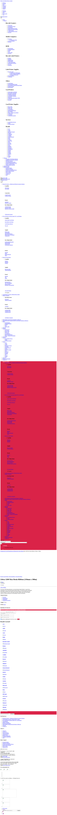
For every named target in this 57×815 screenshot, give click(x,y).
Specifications (5, 598)
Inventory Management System (11, 163)
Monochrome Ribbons (12, 110)
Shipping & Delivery (9, 169)
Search (4, 809)
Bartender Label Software (9, 285)
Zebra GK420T (7, 284)
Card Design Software (12, 95)
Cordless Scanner (10, 374)
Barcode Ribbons (11, 75)
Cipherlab (9, 134)
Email (1, 617)
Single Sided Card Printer (12, 92)
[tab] (30, 597)
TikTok (4, 8)
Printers (9, 50)
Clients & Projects (6, 733)
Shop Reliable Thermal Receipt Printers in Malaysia (12, 319)
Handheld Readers (11, 49)
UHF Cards (10, 108)
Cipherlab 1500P (8, 207)
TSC (6, 277)
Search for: (2, 540)
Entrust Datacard (11, 136)
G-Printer (9, 139)
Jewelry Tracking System (10, 164)
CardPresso (10, 133)
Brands (4, 341)
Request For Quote (4, 595)
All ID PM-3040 (8, 206)
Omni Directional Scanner (12, 28)
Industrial (9, 59)
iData (9, 141)
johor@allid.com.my (6, 765)
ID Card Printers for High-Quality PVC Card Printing (12, 216)
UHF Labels (10, 52)
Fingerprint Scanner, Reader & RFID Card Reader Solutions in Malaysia (15, 320)
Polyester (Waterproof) (14, 74)
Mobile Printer (10, 60)
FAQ (3, 12)
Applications (5, 599)
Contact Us (8, 174)
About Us (4, 11)
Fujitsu (6, 348)
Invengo (9, 142)
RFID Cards (10, 107)
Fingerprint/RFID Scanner (12, 84)
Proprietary (7, 299)
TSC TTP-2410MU (8, 283)
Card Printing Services (12, 122)
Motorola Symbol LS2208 (9, 208)
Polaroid (6, 252)
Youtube (4, 6)
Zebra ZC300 (9, 422)
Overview (4, 597)
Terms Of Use (8, 173)
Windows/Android (8, 300)
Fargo (9, 138)
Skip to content (9, 0)
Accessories (10, 114)
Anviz (9, 129)
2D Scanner (7, 188)
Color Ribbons (10, 109)
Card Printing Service (8, 338)
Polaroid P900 (9, 421)
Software (4, 327)
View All (9, 32)
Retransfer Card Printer (12, 94)
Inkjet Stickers (10, 87)
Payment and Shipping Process (11, 170)
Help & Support (6, 167)
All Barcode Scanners (9, 214)
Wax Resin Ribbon (20, 551)
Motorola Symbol (8, 203)
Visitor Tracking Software (10, 165)
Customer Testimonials (7, 736)
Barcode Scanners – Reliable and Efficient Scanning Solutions (14, 184)
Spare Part (10, 65)
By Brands (10, 99)
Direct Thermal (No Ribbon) (15, 73)
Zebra (6, 253)
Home (4, 19)
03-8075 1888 (4, 177)
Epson (9, 137)
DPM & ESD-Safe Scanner (13, 29)
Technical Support (11, 124)
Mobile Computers (6, 295)
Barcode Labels (11, 71)
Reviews (4, 10)
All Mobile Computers (9, 317)
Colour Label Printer (11, 62)
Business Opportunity (6, 358)
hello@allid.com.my (6, 757)
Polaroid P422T (7, 282)
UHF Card (7, 332)
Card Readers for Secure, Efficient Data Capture (11, 294)
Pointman (9, 147)
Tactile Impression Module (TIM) (14, 98)
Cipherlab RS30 (8, 312)
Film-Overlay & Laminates (9, 234)
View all (6, 225)
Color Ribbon (7, 232)
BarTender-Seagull (11, 131)
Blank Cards (7, 231)
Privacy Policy (8, 172)
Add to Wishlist (3, 587)
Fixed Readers (10, 48)
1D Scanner (10, 25)
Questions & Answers (6, 600)
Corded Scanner (11, 30)
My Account (5, 13)
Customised (10, 76)
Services (4, 337)
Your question (3, 613)
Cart (3, 14)
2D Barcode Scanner (11, 26)
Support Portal (5, 734)
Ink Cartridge (10, 111)
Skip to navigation (3, 0)
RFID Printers (10, 61)
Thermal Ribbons (8, 270)
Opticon (9, 145)
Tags (9, 51)
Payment (4, 3)
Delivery (4, 2)
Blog (3, 4)
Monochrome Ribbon (8, 233)
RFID (4, 321)
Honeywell (10, 140)
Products (5, 20)
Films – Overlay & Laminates (13, 112)
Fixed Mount (10, 27)
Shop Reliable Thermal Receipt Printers (15, 85)
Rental (9, 123)
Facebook (4, 5)
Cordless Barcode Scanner (12, 31)
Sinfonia (6, 353)
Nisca (9, 144)
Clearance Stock (6, 166)
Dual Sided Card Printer (12, 93)
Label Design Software (12, 63)
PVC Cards (10, 106)
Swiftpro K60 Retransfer (11, 420)
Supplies (4, 328)
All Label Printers (8, 290)
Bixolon (9, 132)
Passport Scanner (11, 86)
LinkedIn (4, 7)
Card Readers (10, 83)
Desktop (9, 58)
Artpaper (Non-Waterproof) (15, 72)
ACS (9, 128)
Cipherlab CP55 (8, 311)
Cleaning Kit (10, 113)
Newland (9, 143)
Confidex (9, 135)
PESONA (10, 146)
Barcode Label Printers (7, 257)
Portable (6, 263)
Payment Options (9, 168)
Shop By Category (6, 361)
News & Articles (6, 732)
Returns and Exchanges (10, 171)
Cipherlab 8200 (7, 310)
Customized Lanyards (12, 115)
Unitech (6, 355)
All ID (9, 130)
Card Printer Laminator (12, 96)
